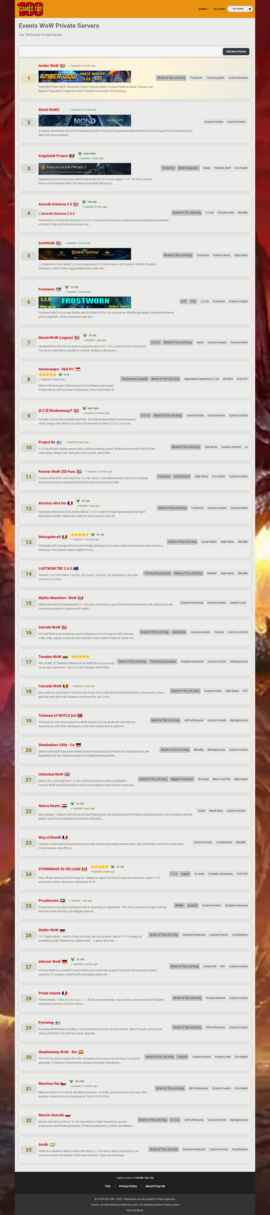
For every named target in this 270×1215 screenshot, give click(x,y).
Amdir (43, 1144)
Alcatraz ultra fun (52, 503)
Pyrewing (46, 1022)
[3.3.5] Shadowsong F (55, 410)
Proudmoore (49, 900)
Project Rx (47, 442)
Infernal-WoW (50, 961)
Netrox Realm (49, 806)
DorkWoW (47, 243)
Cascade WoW (50, 686)
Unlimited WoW (51, 774)
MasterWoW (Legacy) (56, 337)
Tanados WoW (50, 657)
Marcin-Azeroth (51, 1115)
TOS (107, 1186)
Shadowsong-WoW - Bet (58, 1052)
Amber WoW (49, 66)
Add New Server (236, 51)
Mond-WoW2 (49, 110)
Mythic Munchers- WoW (58, 598)
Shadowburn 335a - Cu (57, 745)
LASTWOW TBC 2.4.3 (55, 568)
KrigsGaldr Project (53, 156)
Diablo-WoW (49, 930)
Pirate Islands (50, 993)
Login (221, 8)
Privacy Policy (128, 1186)
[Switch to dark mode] (240, 9)
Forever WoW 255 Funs (57, 471)
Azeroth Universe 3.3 (55, 204)
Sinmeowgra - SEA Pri (56, 369)
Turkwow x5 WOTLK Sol (57, 715)
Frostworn (47, 289)
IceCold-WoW (49, 627)
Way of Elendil (50, 837)
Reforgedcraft (50, 537)
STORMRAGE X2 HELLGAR (59, 869)
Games (202, 8)
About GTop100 (155, 1186)
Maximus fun (49, 1083)
